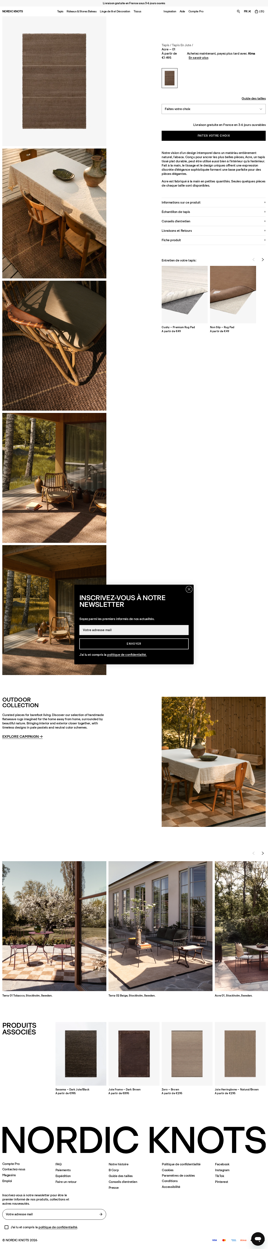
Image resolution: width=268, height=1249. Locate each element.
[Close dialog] (189, 589)
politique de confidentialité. (127, 655)
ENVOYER (134, 643)
